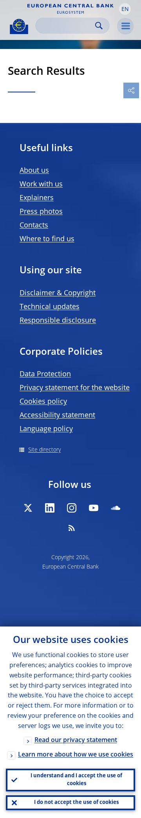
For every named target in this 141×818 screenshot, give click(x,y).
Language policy (46, 429)
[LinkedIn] (49, 507)
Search (98, 26)
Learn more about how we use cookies (75, 755)
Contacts (34, 225)
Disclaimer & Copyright (58, 293)
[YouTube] (93, 507)
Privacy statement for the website (75, 388)
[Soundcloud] (115, 507)
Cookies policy (43, 401)
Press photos (41, 211)
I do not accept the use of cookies (76, 802)
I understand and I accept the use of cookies (76, 779)
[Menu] (125, 26)
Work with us (41, 184)
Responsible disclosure (58, 320)
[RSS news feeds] (71, 527)
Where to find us (47, 239)
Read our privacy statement (75, 740)
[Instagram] (71, 507)
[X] (27, 507)
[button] (125, 9)
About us (34, 170)
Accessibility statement (57, 415)
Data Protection (45, 374)
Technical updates (50, 307)
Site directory (44, 450)
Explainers (37, 198)
